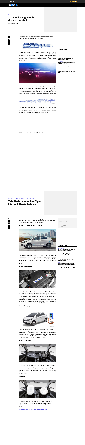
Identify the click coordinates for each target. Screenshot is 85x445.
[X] (16, 1)
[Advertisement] (37, 121)
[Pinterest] (9, 42)
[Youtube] (18, 1)
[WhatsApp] (9, 44)
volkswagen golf (37, 132)
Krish (18, 23)
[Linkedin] (13, 1)
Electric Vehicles (60, 61)
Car (8, 14)
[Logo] (13, 5)
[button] (75, 5)
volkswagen (31, 132)
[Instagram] (11, 1)
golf (23, 132)
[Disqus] (37, 145)
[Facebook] (9, 1)
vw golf (42, 132)
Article (59, 52)
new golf (26, 132)
